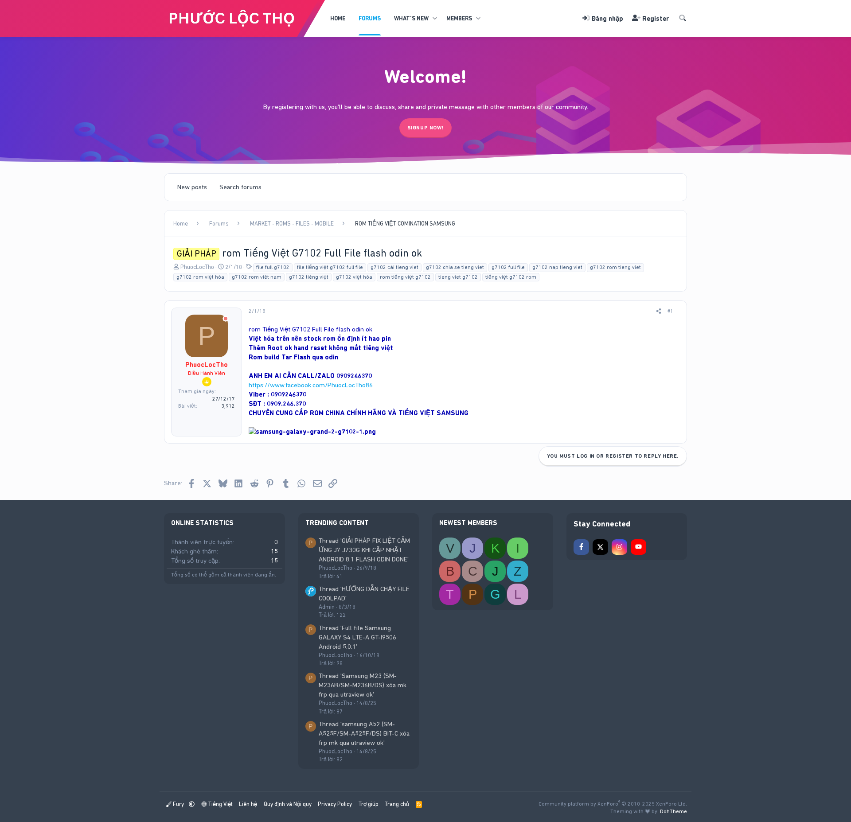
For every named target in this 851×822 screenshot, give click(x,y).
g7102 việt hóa (354, 277)
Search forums (240, 187)
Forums (370, 18)
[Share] (658, 311)
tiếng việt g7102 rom (510, 277)
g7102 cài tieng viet (394, 267)
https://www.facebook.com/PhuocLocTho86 (311, 385)
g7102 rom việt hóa (200, 277)
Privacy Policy (335, 804)
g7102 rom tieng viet (615, 267)
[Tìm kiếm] (682, 19)
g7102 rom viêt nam (256, 277)
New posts (192, 187)
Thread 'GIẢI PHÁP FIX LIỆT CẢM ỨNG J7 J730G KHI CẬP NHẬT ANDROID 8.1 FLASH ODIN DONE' (364, 550)
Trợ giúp (369, 804)
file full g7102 (272, 267)
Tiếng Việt (220, 804)
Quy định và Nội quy (288, 804)
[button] (434, 18)
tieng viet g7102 (458, 277)
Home (337, 18)
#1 (670, 311)
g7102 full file (508, 267)
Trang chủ (397, 804)
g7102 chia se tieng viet (455, 267)
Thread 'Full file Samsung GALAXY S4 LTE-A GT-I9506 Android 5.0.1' (357, 637)
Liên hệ (248, 804)
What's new (411, 18)
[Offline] (226, 319)
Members (459, 18)
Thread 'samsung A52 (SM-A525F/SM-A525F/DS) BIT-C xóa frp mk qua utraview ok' (364, 733)
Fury (178, 804)
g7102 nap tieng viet (557, 267)
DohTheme (673, 811)
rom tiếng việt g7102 (405, 277)
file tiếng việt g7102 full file (330, 267)
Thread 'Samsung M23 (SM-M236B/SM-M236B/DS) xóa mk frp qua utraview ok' (362, 685)
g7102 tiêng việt (308, 277)
